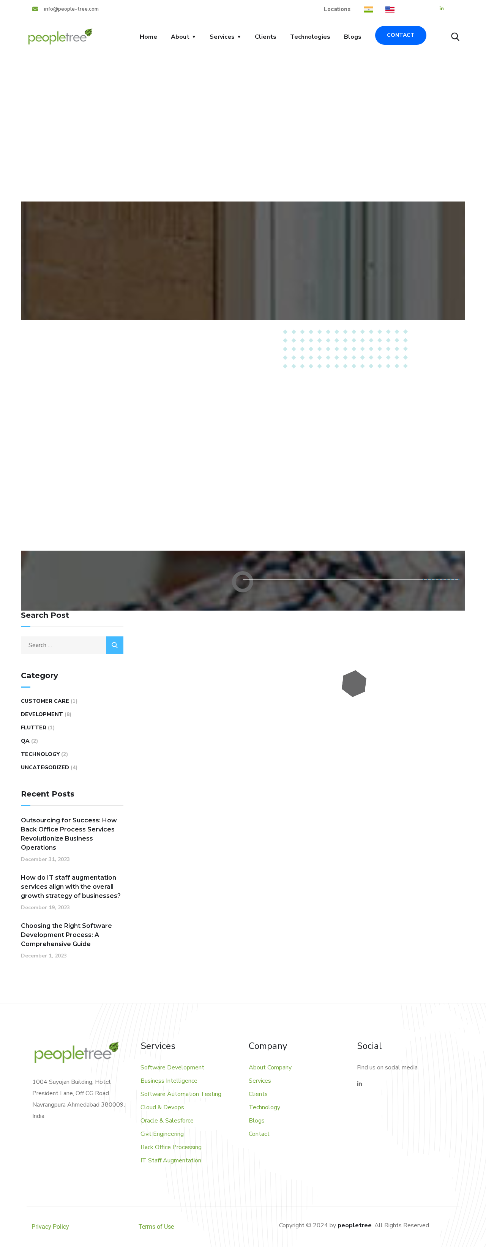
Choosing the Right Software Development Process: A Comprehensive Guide (66, 935)
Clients (265, 37)
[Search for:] (72, 645)
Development (42, 714)
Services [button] (222, 37)
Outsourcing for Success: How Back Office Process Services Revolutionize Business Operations (69, 834)
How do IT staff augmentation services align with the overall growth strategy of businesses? (71, 886)
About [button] (180, 37)
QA (25, 741)
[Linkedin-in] (442, 9)
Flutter (33, 727)
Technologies (310, 37)
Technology (40, 754)
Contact (401, 35)
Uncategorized (45, 767)
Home (148, 37)
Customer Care (45, 701)
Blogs (352, 37)
